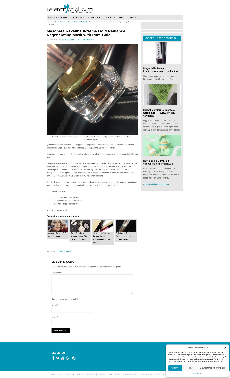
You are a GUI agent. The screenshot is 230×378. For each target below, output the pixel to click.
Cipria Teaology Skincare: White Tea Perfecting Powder (78, 236)
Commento (57, 273)
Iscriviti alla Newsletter (130, 374)
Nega (190, 368)
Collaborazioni (70, 374)
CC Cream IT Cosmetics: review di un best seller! (125, 236)
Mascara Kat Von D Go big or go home (57, 234)
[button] (225, 348)
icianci (117, 374)
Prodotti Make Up (65, 251)
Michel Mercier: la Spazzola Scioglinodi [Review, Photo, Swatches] (159, 113)
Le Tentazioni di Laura (115, 8)
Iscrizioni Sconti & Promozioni (151, 374)
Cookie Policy (196, 373)
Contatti (80, 374)
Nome (55, 305)
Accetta (175, 368)
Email (55, 317)
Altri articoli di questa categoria (156, 184)
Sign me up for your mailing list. (65, 299)
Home (110, 374)
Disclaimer (101, 374)
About (53, 374)
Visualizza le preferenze (212, 368)
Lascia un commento (85, 40)
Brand (60, 374)
